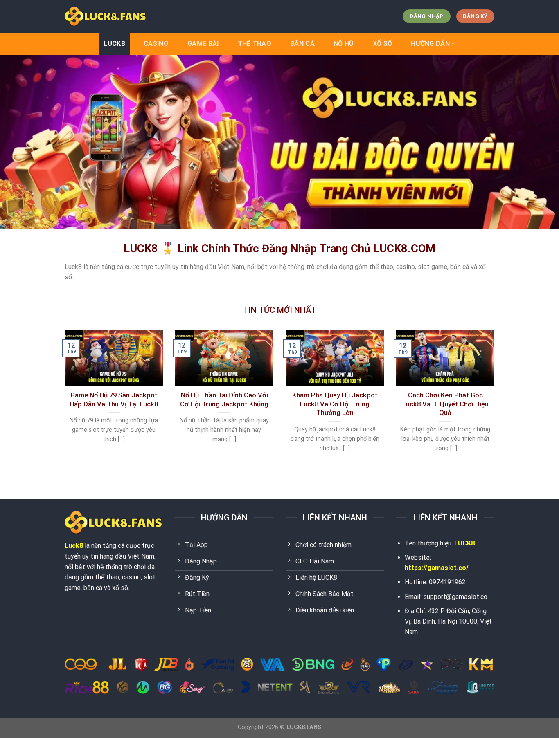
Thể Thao (255, 43)
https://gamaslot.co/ (437, 568)
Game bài (203, 43)
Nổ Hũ (344, 43)
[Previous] (63, 401)
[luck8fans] (106, 16)
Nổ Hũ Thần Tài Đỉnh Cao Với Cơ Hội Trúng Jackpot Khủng (224, 399)
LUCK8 (114, 43)
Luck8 (74, 546)
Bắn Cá (302, 43)
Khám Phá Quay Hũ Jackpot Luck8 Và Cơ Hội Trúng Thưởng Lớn (335, 404)
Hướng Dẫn (430, 43)
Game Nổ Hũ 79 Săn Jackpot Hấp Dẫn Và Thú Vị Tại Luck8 (114, 399)
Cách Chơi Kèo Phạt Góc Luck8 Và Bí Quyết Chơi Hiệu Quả (445, 404)
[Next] (496, 401)
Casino (156, 43)
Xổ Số (382, 43)
